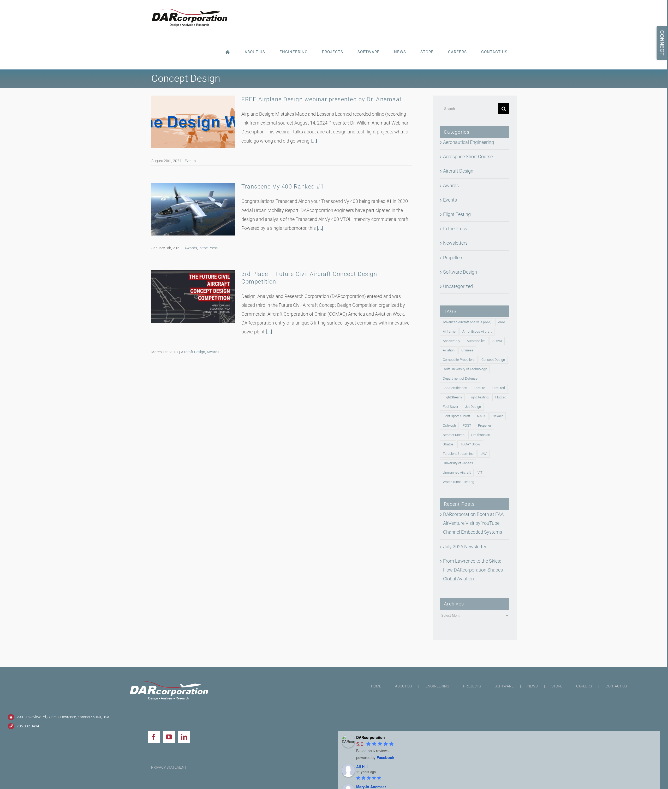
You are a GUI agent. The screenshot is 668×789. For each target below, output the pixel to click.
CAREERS (584, 686)
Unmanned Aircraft (457, 472)
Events (190, 161)
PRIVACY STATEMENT (169, 767)
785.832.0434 (28, 726)
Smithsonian (480, 435)
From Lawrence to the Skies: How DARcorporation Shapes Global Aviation (473, 569)
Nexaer (497, 416)
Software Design (460, 272)
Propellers (453, 257)
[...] (314, 141)
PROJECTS (472, 686)
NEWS (532, 686)
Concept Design (493, 360)
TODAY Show (470, 444)
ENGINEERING (437, 686)
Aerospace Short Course (468, 156)
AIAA (501, 322)
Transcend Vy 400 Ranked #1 (282, 186)
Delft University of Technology (465, 369)
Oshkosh (449, 425)
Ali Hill (362, 766)
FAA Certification (455, 388)
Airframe (449, 331)
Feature (479, 388)
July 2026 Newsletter (464, 546)
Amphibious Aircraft (477, 331)
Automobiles (476, 341)
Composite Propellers (459, 360)
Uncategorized (458, 286)
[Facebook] (154, 737)
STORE (556, 686)
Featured (498, 388)
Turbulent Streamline (458, 454)
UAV (483, 454)
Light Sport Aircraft (456, 416)
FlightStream (452, 397)
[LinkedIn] (184, 737)
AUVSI (497, 341)
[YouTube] (169, 737)
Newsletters (455, 243)
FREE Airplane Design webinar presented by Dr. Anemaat (321, 99)
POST (467, 425)
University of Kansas (458, 463)
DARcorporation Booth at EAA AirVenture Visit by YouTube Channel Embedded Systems (473, 523)
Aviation (449, 350)
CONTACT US (616, 686)
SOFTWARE (504, 686)
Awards (190, 248)
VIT (480, 472)
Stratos (448, 444)
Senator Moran (453, 435)
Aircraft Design (193, 352)
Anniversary (451, 341)
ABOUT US (403, 686)
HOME (376, 686)
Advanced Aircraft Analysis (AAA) (467, 322)
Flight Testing (457, 214)
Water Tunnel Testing (458, 482)
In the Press (208, 248)
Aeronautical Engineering (468, 142)
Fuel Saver (450, 407)
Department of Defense (460, 378)
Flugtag (500, 397)
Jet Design (473, 407)
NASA (481, 416)
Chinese (467, 350)
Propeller (484, 425)
